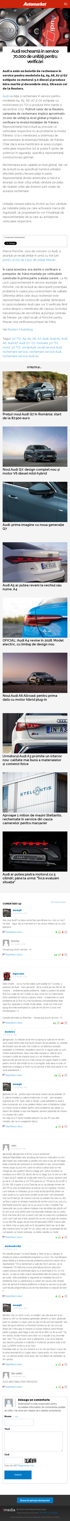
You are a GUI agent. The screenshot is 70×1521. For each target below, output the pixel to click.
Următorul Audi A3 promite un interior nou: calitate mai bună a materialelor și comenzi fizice (32, 760)
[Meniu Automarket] (66, 4)
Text (7, 1429)
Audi (5, 96)
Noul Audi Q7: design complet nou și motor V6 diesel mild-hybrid (31, 471)
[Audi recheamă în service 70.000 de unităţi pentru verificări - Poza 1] (35, 30)
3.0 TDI (16, 338)
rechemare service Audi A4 (20, 356)
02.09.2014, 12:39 (21, 1087)
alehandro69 (13, 1246)
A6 (34, 338)
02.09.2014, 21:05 (11, 1249)
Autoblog (26, 329)
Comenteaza (59, 902)
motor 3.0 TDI (12, 347)
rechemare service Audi (45, 351)
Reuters (12, 329)
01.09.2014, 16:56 (19, 944)
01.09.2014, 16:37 (21, 913)
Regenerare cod (26, 1465)
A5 (29, 338)
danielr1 (10, 1031)
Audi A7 (13, 343)
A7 (39, 338)
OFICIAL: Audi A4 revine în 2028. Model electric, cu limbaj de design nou (33, 642)
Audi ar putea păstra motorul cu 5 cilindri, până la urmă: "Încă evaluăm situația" (31, 878)
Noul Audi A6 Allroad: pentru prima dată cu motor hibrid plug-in (30, 697)
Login (16, 1417)
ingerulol (18, 973)
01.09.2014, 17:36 (21, 977)
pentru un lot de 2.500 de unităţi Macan (29, 260)
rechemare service (15, 351)
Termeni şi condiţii (48, 1512)
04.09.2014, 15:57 (19, 1376)
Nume (8, 1416)
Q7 (33, 343)
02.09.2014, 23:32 (21, 1308)
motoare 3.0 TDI (47, 343)
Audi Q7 (24, 343)
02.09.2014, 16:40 (19, 1149)
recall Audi (29, 347)
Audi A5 (55, 338)
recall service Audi (49, 347)
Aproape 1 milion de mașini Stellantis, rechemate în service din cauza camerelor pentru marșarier (32, 819)
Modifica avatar (8, 1403)
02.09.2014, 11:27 (11, 1035)
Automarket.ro (35, 4)
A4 (24, 338)
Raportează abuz (13, 932)
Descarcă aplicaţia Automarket (35, 1500)
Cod (6, 1454)
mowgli (17, 910)
